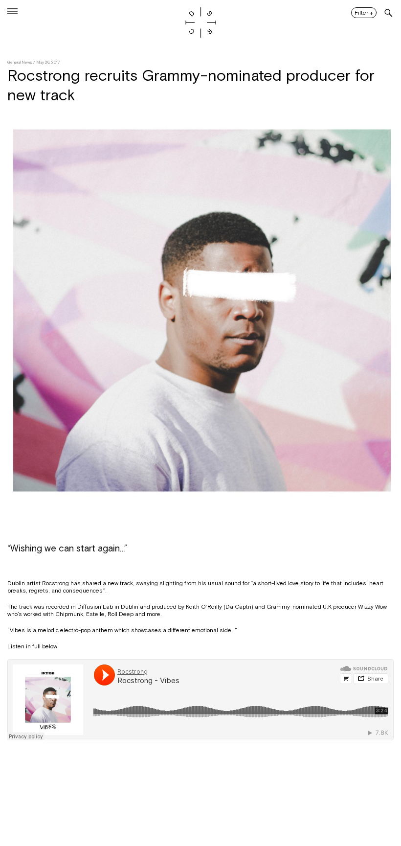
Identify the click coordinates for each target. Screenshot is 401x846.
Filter (364, 13)
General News (19, 62)
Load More (200, 798)
